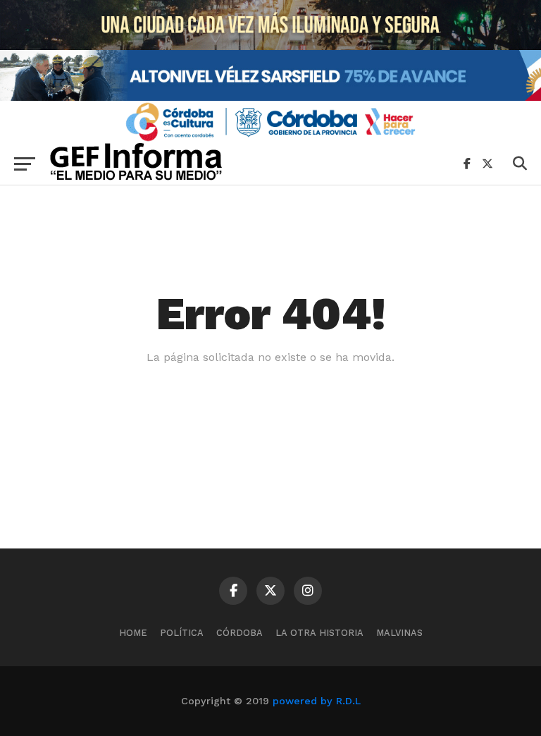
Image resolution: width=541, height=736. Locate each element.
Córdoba (239, 632)
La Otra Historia (319, 632)
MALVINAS (399, 632)
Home (133, 632)
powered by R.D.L (317, 700)
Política (182, 632)
